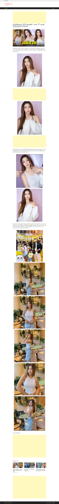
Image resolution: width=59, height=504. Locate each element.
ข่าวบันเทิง (6, 8)
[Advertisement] (29, 17)
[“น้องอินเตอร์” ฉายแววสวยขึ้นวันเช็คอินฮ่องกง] (29, 468)
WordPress (50, 502)
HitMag (54, 502)
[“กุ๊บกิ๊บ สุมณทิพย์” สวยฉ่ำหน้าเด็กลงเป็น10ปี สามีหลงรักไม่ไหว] (41, 468)
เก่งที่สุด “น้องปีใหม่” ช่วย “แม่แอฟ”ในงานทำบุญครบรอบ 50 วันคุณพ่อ (18, 470)
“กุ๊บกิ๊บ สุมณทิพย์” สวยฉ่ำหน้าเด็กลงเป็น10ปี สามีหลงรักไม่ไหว (40, 470)
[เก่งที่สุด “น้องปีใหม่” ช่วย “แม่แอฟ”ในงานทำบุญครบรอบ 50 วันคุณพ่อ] (18, 468)
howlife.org (8, 4)
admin (18, 27)
